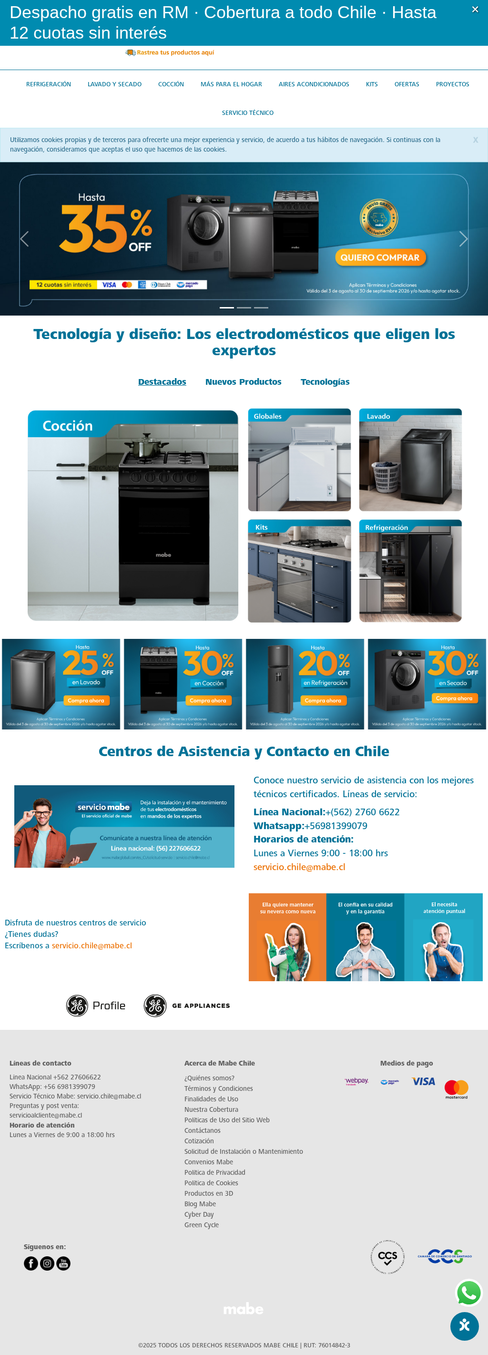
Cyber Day (199, 1214)
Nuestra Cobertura (211, 1109)
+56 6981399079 (69, 1086)
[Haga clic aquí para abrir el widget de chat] (464, 1326)
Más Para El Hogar (231, 84)
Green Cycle (201, 1225)
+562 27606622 (77, 1077)
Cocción (171, 84)
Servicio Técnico (248, 112)
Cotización (199, 1141)
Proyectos (452, 84)
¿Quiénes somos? (209, 1078)
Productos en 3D (208, 1193)
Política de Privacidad (214, 1172)
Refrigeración (48, 84)
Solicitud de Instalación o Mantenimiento (243, 1151)
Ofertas (407, 84)
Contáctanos (202, 1130)
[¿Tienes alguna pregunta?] (469, 1293)
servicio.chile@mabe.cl (300, 867)
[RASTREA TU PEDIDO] (169, 52)
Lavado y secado (115, 84)
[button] (472, 23)
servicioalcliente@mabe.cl (46, 1115)
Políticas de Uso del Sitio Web (227, 1120)
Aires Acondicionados (314, 84)
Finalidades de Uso (211, 1099)
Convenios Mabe (208, 1162)
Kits (372, 84)
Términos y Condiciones (218, 1088)
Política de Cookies (211, 1183)
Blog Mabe (200, 1204)
